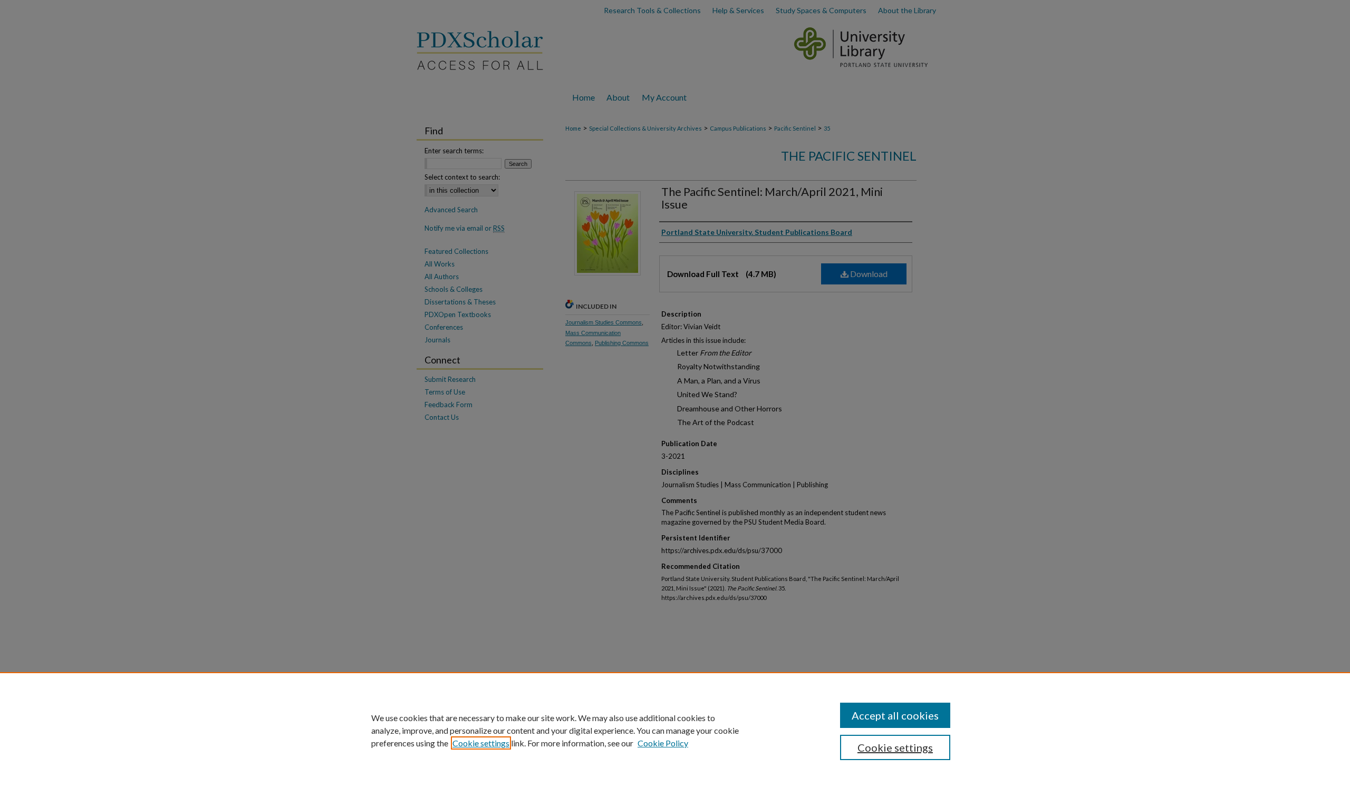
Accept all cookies (895, 715)
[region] (675, 730)
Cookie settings (480, 743)
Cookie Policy (663, 743)
